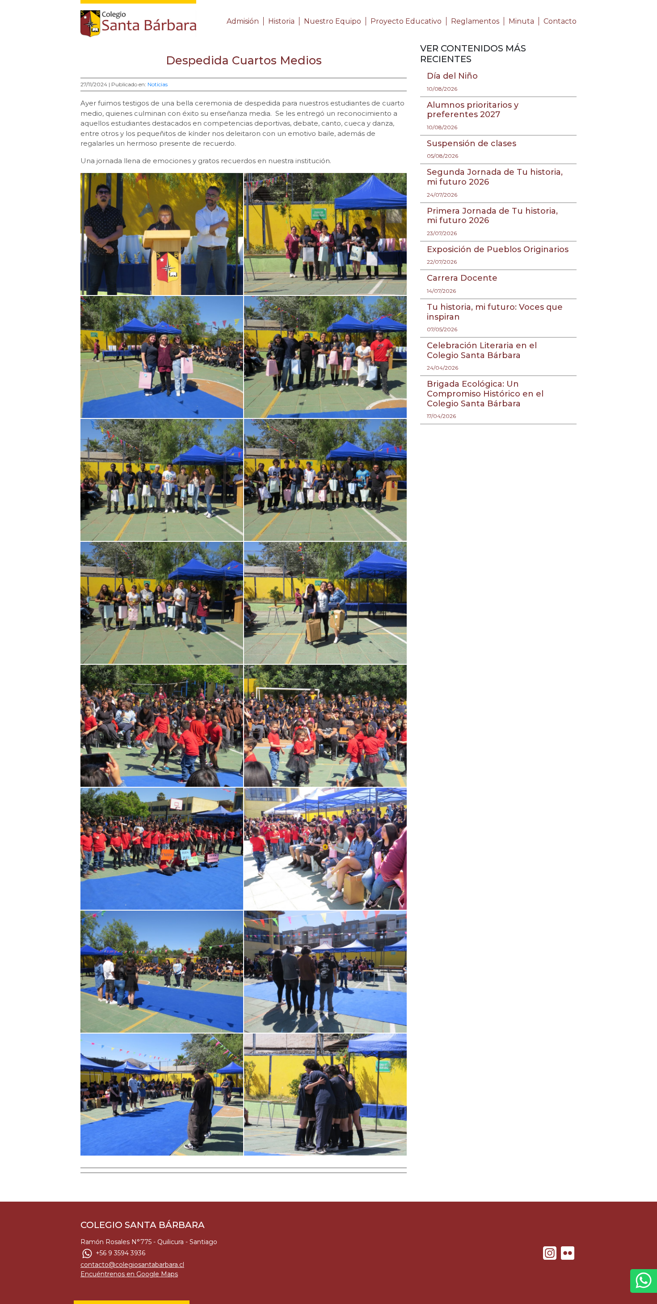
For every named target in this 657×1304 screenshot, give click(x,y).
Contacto (560, 21)
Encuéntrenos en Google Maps (129, 1274)
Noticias (157, 84)
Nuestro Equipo (332, 21)
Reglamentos (475, 21)
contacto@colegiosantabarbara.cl (132, 1265)
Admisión (243, 21)
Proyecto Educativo (406, 21)
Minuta (521, 21)
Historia (281, 21)
